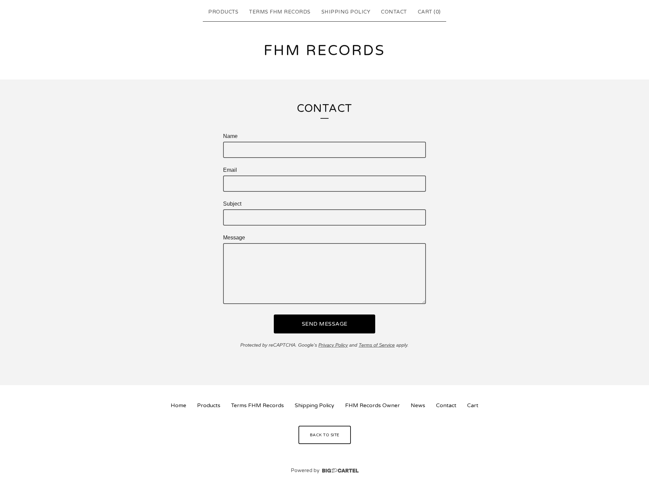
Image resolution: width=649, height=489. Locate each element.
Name (230, 136)
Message (234, 237)
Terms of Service (377, 345)
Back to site (324, 435)
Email (230, 170)
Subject (232, 204)
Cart (472, 405)
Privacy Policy (333, 345)
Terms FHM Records (280, 12)
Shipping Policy (345, 12)
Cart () (429, 12)
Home (178, 405)
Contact (394, 12)
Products (223, 12)
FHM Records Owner (372, 405)
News (418, 405)
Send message (324, 324)
